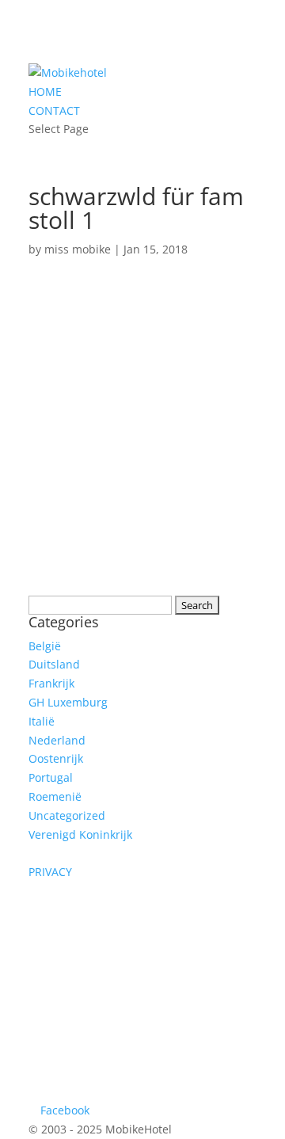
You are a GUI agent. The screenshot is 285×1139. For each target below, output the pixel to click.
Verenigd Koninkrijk (80, 834)
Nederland (57, 740)
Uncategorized (66, 815)
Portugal (50, 777)
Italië (41, 721)
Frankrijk (51, 683)
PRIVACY (50, 871)
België (44, 645)
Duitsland (54, 664)
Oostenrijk (55, 758)
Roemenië (55, 796)
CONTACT (54, 110)
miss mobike (77, 249)
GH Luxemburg (68, 702)
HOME (45, 91)
